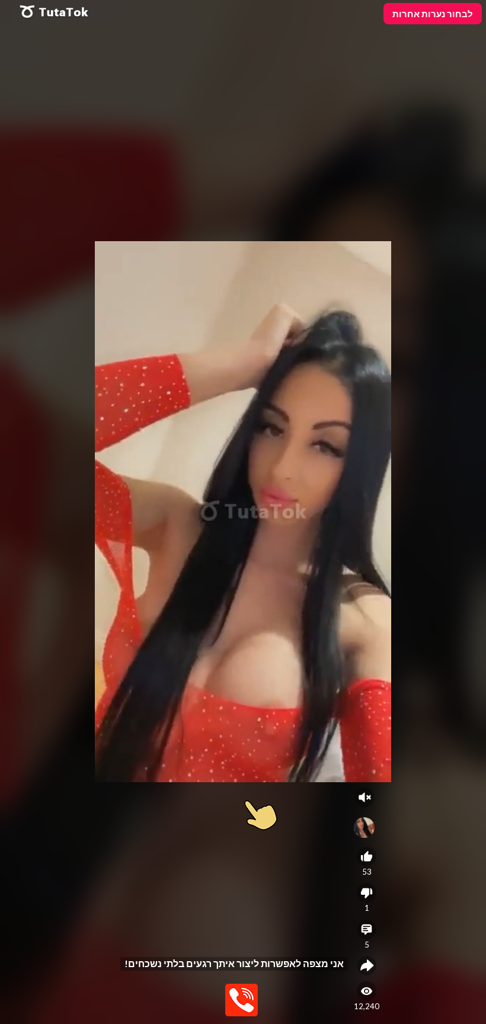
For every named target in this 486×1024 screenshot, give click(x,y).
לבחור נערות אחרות (432, 13)
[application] (243, 512)
